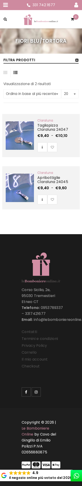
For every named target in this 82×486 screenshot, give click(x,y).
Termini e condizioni (40, 338)
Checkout (31, 366)
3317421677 (35, 313)
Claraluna (45, 120)
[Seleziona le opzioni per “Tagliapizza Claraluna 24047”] (42, 147)
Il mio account (35, 359)
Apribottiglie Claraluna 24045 (52, 179)
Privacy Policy (34, 345)
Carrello (29, 352)
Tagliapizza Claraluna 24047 (52, 127)
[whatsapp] (76, 475)
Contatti (29, 331)
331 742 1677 (44, 5)
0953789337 (52, 307)
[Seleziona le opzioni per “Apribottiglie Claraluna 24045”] (42, 199)
